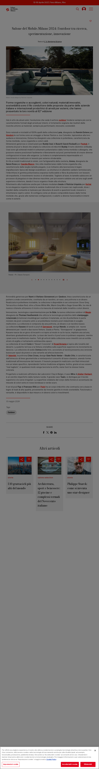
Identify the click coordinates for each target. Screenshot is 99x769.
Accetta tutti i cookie (70, 764)
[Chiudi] (95, 750)
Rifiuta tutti (88, 764)
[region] (49, 758)
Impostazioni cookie (10, 764)
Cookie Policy (51, 759)
